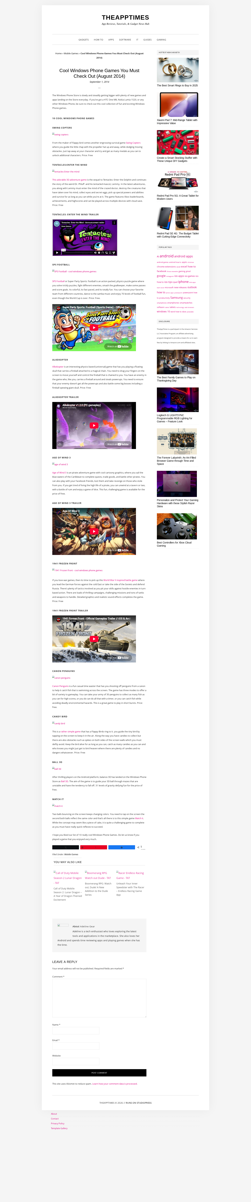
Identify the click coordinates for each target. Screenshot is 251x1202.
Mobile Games (71, 53)
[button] (172, 39)
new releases (180, 287)
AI (158, 256)
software (160, 307)
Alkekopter (58, 366)
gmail (188, 271)
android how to (175, 262)
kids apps (192, 282)
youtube (190, 312)
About (54, 1113)
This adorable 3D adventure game (69, 179)
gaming (182, 271)
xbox (184, 311)
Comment (58, 976)
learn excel (160, 288)
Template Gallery (59, 1128)
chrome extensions (166, 266)
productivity (164, 298)
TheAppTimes (125, 17)
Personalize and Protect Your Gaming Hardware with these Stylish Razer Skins (177, 503)
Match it (139, 818)
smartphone (162, 303)
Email (55, 1040)
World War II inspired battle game (120, 580)
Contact (55, 1118)
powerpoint (178, 293)
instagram (170, 276)
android (167, 256)
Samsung (176, 298)
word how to (176, 311)
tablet (167, 307)
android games (163, 262)
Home (58, 53)
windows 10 (163, 311)
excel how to (188, 266)
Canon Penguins (60, 686)
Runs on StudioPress (139, 1102)
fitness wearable (172, 271)
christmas (190, 262)
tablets (173, 307)
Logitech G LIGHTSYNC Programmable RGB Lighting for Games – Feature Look (174, 418)
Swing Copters (133, 142)
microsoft (169, 287)
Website (56, 1055)
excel (178, 267)
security (186, 298)
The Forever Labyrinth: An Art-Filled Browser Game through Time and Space (176, 460)
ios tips (168, 282)
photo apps (170, 293)
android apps (183, 256)
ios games (190, 275)
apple (184, 262)
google (161, 276)
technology (180, 307)
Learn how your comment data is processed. (115, 1083)
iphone (183, 281)
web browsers (189, 307)
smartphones (173, 302)
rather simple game (71, 731)
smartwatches (186, 302)
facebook (161, 271)
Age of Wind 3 (59, 472)
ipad (175, 282)
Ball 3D (64, 781)
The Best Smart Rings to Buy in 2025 (177, 85)
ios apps (179, 276)
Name (56, 1024)
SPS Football (58, 281)
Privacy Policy (57, 1123)
